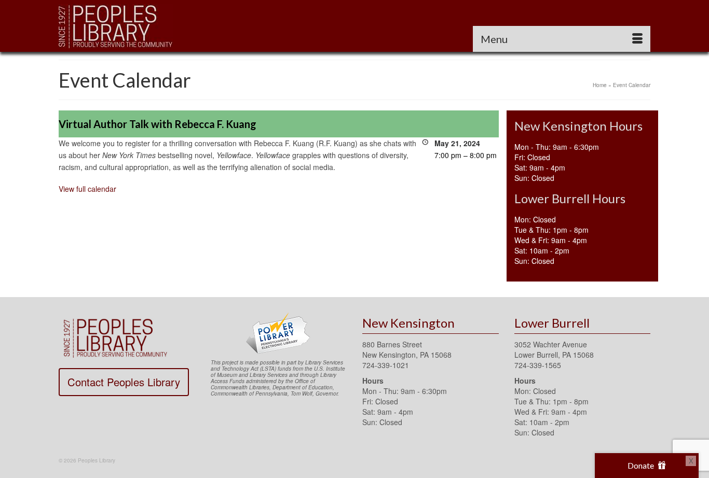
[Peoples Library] (152, 26)
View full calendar (87, 189)
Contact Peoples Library (123, 381)
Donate (642, 465)
